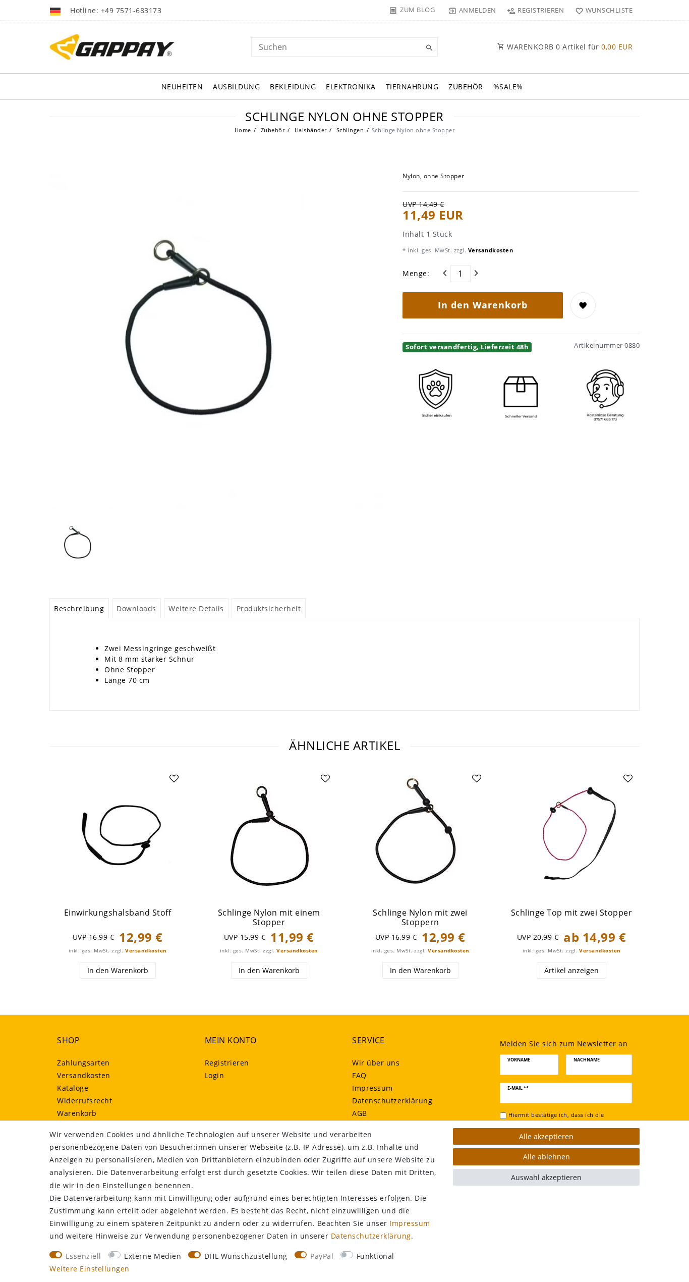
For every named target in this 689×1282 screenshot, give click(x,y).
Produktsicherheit (269, 608)
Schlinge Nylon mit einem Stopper (269, 917)
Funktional (375, 1256)
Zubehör (465, 86)
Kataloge (72, 1088)
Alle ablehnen (546, 1156)
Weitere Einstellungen (89, 1268)
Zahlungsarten (83, 1062)
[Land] (56, 10)
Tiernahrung (412, 86)
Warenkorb (77, 1113)
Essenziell (83, 1256)
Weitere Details (196, 608)
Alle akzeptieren (546, 1136)
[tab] (79, 608)
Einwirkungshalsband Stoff (117, 913)
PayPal (321, 1256)
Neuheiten (182, 86)
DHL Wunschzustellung (246, 1256)
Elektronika (351, 86)
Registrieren (227, 1062)
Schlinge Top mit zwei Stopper (572, 913)
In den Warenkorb (483, 305)
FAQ (359, 1075)
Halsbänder (310, 130)
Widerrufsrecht (84, 1100)
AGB (359, 1113)
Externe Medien (152, 1256)
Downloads (136, 608)
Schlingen (349, 130)
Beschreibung (79, 608)
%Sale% (508, 86)
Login (214, 1075)
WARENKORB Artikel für (569, 46)
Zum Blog (417, 9)
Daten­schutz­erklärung (392, 1100)
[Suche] (427, 48)
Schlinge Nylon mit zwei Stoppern (420, 917)
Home (243, 130)
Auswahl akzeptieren (546, 1177)
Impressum (372, 1088)
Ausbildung (236, 86)
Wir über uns (375, 1062)
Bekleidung (293, 86)
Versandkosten (489, 250)
